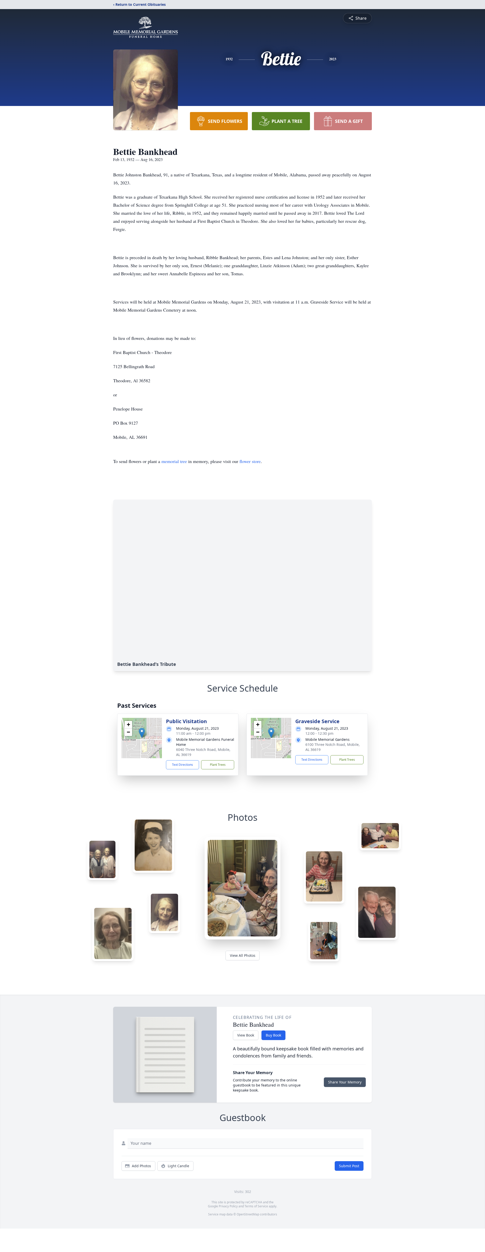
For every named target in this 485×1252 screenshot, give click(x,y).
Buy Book (273, 1035)
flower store (250, 461)
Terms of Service (256, 1206)
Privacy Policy (228, 1206)
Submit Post (349, 1165)
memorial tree (174, 461)
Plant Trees (218, 765)
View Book (245, 1035)
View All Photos (242, 955)
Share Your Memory (344, 1082)
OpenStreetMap (248, 1214)
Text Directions (182, 765)
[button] (142, 733)
